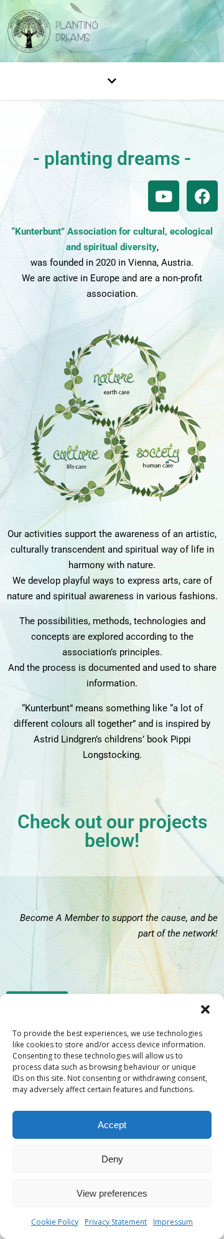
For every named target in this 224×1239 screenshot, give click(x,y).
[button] (205, 1009)
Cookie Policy (54, 1222)
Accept (112, 1125)
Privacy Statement (116, 1222)
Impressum (173, 1222)
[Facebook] (202, 196)
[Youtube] (163, 196)
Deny (112, 1159)
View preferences (112, 1193)
